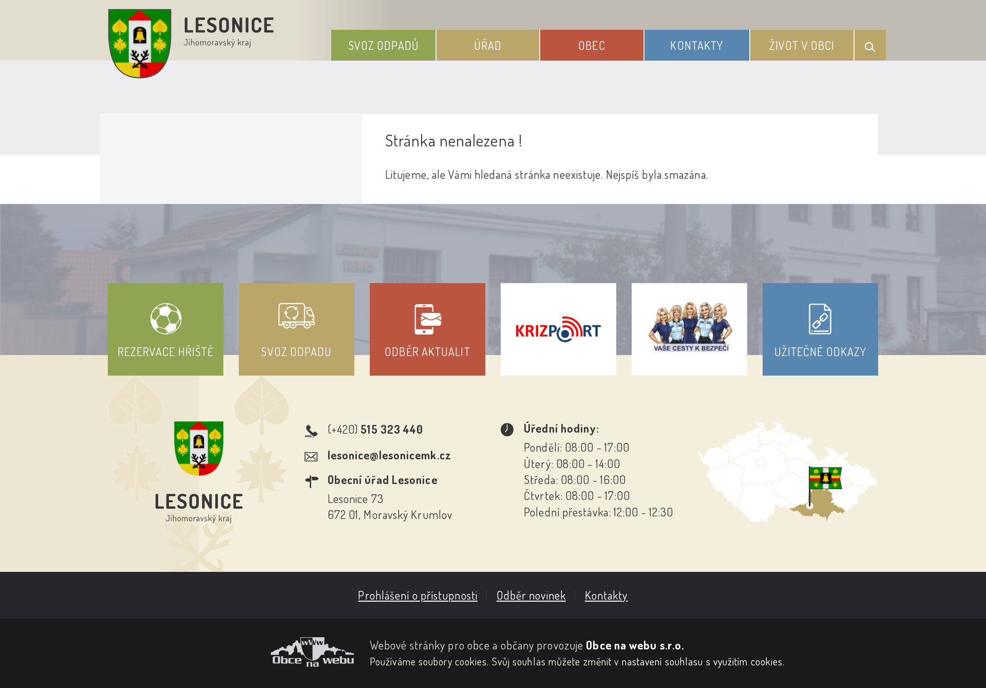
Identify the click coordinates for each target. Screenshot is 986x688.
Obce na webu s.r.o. (635, 645)
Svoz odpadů (383, 45)
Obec (591, 45)
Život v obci (802, 45)
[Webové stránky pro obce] (231, 652)
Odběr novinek (531, 595)
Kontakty (696, 45)
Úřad (488, 45)
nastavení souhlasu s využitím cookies (702, 661)
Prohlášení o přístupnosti (418, 595)
